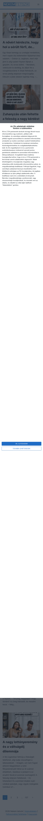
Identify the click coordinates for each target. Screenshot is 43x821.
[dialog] (21, 410)
